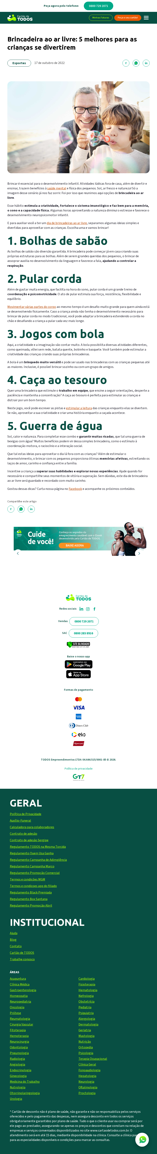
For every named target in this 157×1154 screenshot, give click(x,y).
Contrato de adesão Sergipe (29, 840)
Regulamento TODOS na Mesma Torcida (38, 847)
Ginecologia (18, 1076)
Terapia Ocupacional (92, 1059)
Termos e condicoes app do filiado (33, 886)
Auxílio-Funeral (20, 820)
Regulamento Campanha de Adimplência (38, 860)
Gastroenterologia (23, 990)
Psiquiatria (86, 1013)
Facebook (75, 489)
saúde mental (56, 188)
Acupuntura (18, 978)
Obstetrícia (86, 1001)
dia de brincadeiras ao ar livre (67, 223)
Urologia (16, 1099)
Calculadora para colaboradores (32, 827)
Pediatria (84, 1007)
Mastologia (86, 1036)
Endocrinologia (20, 1070)
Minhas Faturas (100, 17)
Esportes (19, 63)
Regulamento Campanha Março (32, 866)
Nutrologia (17, 1087)
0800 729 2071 (98, 6)
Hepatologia (87, 1076)
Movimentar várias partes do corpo (31, 307)
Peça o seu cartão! (128, 17)
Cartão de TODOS (22, 953)
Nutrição (84, 1041)
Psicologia (85, 1053)
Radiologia (17, 1059)
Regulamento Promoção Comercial (35, 873)
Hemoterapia (19, 1036)
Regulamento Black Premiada (31, 892)
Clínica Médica (19, 984)
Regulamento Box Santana (28, 899)
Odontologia (19, 1047)
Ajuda (13, 933)
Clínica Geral (87, 1064)
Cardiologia (86, 978)
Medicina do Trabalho (25, 1081)
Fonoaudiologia (89, 1070)
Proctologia (86, 1093)
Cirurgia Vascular (21, 1024)
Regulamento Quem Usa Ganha (32, 853)
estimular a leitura (79, 408)
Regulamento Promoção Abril (31, 905)
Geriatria (84, 1030)
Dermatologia (88, 1024)
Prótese (15, 1013)
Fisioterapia (86, 984)
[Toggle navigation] (146, 18)
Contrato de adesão (23, 833)
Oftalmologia (87, 1087)
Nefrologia (86, 996)
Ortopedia (85, 1047)
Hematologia (87, 990)
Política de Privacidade (25, 814)
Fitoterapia (18, 1030)
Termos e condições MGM (27, 879)
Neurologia (86, 1081)
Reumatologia (20, 1019)
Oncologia (17, 1007)
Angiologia (17, 1064)
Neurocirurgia (19, 1041)
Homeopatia (19, 996)
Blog (13, 939)
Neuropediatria (20, 1001)
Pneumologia (19, 1053)
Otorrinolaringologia (25, 1093)
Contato (16, 946)
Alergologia (86, 1019)
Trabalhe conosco (22, 959)
